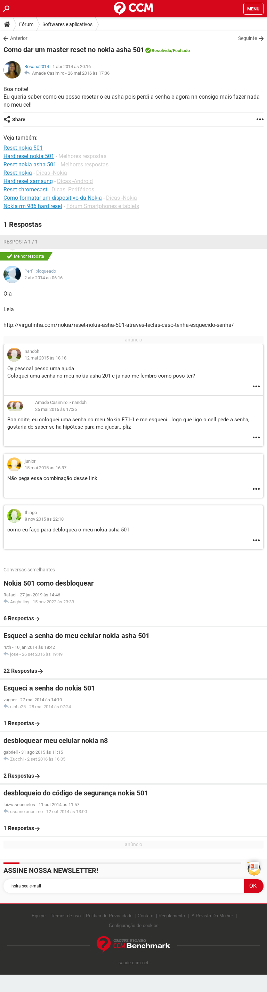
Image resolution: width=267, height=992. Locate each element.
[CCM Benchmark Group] (133, 944)
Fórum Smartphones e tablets (102, 206)
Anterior (18, 38)
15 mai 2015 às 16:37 (45, 467)
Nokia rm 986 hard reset (32, 206)
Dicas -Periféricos (72, 189)
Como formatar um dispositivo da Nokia (52, 198)
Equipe (39, 915)
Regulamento (172, 915)
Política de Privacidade (109, 915)
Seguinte (247, 38)
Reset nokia (17, 173)
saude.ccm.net (133, 962)
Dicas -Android (75, 181)
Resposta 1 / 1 (20, 242)
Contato (145, 915)
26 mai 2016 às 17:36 (89, 73)
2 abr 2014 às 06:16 (43, 277)
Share (18, 119)
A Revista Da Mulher (212, 915)
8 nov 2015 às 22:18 (44, 519)
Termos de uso (66, 915)
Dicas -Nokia (51, 173)
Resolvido (161, 50)
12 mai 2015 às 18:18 (45, 358)
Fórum (26, 24)
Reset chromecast (25, 189)
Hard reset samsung (28, 181)
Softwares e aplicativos (67, 24)
